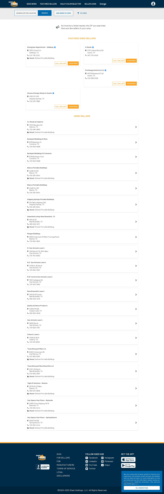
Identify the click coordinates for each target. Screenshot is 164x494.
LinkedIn (93, 461)
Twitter (92, 468)
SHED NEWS (31, 4)
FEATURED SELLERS (48, 4)
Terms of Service (66, 468)
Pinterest (109, 461)
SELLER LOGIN (90, 4)
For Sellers (63, 457)
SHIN (59, 454)
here (136, 484)
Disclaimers (63, 475)
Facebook (93, 457)
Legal (60, 472)
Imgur (107, 465)
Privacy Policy (128, 482)
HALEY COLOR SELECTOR (70, 4)
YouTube (93, 465)
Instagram (109, 457)
